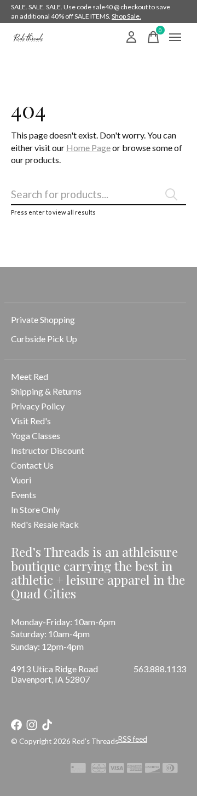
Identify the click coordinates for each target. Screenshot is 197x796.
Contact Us (32, 465)
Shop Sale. (126, 16)
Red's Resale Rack (45, 524)
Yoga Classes (35, 435)
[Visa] (116, 769)
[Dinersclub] (170, 769)
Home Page (88, 147)
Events (23, 494)
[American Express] (134, 769)
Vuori (21, 480)
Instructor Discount (47, 450)
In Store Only (35, 509)
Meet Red (29, 376)
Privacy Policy (38, 406)
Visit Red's (31, 421)
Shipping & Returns (46, 391)
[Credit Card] (78, 769)
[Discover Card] (152, 769)
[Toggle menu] (175, 37)
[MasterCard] (99, 769)
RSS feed (132, 739)
